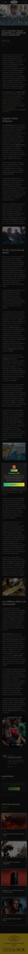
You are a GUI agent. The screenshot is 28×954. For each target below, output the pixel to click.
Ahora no (14, 488)
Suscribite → (14, 484)
